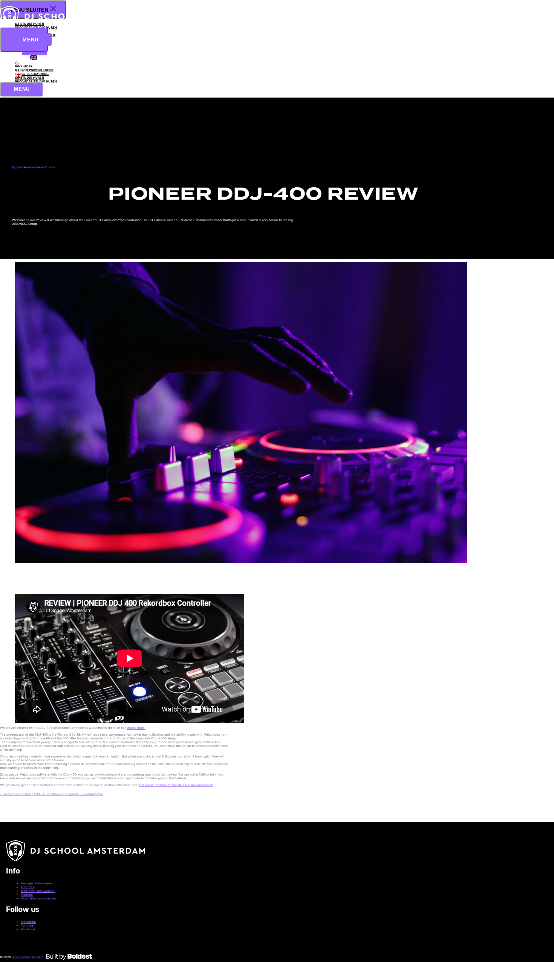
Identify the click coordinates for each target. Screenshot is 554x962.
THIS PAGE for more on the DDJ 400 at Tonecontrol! (176, 785)
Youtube (27, 925)
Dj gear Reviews (23, 167)
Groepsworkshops (31, 64)
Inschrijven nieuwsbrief (38, 891)
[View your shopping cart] (7, 106)
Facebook (28, 929)
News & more (45, 167)
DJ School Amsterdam (27, 957)
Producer (23, 61)
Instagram (28, 922)
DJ (17, 57)
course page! (136, 728)
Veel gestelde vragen (36, 883)
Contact (23, 72)
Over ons (23, 68)
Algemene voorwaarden (38, 898)
